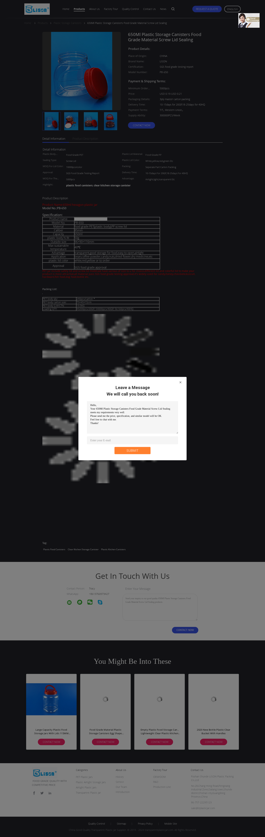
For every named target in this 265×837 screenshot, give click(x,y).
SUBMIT (132, 450)
